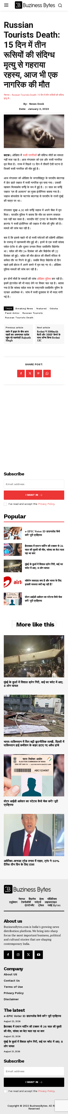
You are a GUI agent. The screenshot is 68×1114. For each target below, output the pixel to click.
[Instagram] (18, 954)
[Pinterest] (38, 373)
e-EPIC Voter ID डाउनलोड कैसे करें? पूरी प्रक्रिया (42, 533)
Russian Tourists (32, 313)
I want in (32, 495)
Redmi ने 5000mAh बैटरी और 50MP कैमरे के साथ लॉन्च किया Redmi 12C (48, 336)
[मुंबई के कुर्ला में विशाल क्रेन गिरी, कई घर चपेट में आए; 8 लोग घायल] (13, 566)
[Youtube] (39, 954)
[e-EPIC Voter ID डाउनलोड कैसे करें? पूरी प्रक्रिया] (13, 533)
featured (41, 308)
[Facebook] (21, 373)
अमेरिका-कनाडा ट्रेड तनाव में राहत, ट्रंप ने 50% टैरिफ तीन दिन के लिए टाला (31, 862)
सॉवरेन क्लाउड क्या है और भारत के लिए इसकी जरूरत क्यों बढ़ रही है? (43, 582)
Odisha (54, 308)
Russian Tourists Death (19, 317)
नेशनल (6, 94)
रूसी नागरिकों (30, 155)
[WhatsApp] (47, 373)
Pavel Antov (12, 313)
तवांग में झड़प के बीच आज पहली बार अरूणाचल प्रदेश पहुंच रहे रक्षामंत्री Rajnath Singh (18, 336)
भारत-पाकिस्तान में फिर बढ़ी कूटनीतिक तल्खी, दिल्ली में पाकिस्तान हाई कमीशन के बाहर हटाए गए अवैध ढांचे (34, 743)
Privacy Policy (46, 504)
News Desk (36, 103)
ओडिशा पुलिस (44, 278)
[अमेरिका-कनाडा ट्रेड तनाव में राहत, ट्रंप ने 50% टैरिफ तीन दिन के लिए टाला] (34, 835)
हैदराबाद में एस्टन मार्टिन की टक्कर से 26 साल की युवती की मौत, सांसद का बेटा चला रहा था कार (44, 549)
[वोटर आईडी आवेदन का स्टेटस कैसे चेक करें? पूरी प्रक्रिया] (13, 598)
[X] (29, 373)
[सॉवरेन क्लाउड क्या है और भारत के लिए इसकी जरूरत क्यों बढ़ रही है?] (13, 582)
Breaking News (24, 308)
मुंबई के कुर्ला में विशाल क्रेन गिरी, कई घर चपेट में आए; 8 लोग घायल (44, 566)
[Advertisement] (34, 426)
